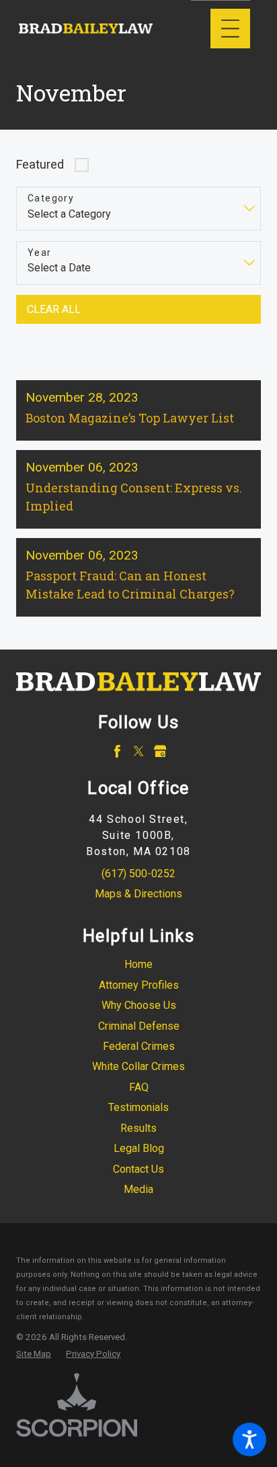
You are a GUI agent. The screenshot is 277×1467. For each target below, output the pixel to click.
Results (138, 1128)
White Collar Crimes (138, 1066)
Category (51, 198)
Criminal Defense (139, 1026)
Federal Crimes (139, 1046)
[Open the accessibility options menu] (249, 1439)
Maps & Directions (138, 893)
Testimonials (138, 1107)
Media (138, 1189)
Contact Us (138, 1169)
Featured (40, 164)
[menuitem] (138, 964)
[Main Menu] (230, 28)
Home (138, 964)
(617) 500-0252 (138, 873)
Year (40, 252)
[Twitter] (138, 751)
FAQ (139, 1087)
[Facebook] (117, 751)
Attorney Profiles (139, 985)
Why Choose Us (139, 1005)
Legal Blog (139, 1148)
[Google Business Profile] (160, 751)
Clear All (54, 309)
